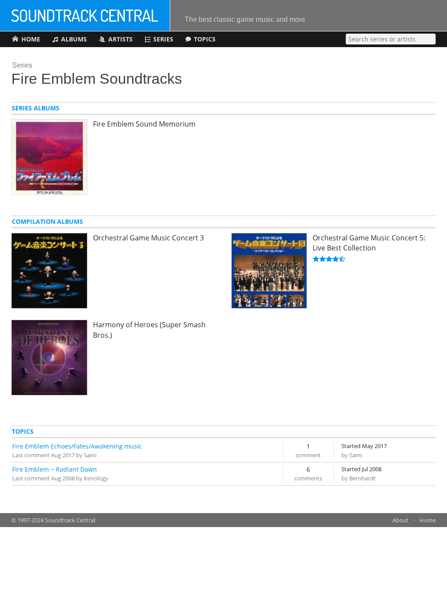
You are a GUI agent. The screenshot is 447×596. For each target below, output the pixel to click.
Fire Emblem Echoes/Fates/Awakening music (77, 446)
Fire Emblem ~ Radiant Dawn (54, 469)
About (400, 520)
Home (427, 520)
